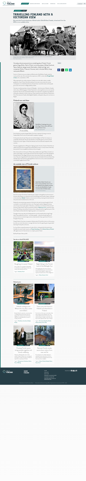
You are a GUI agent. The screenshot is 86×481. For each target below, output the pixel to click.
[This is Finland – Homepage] (9, 3)
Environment (41, 321)
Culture (40, 361)
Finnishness (20, 321)
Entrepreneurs (20, 361)
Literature (20, 271)
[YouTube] (75, 370)
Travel (59, 63)
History (37, 322)
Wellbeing (19, 362)
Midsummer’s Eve (42, 207)
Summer (43, 275)
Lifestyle (28, 321)
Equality (45, 321)
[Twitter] (73, 370)
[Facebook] (71, 370)
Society (15, 322)
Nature (40, 275)
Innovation (25, 321)
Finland (43, 361)
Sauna (15, 362)
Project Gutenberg (35, 229)
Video (46, 322)
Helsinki (49, 321)
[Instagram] (76, 370)
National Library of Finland (48, 229)
